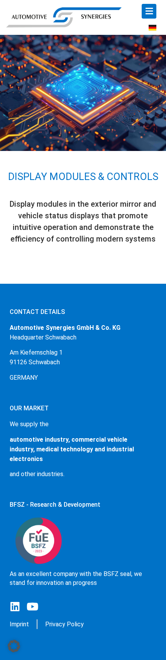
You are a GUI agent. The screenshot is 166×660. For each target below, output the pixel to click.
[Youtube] (32, 606)
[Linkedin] (15, 606)
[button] (14, 646)
